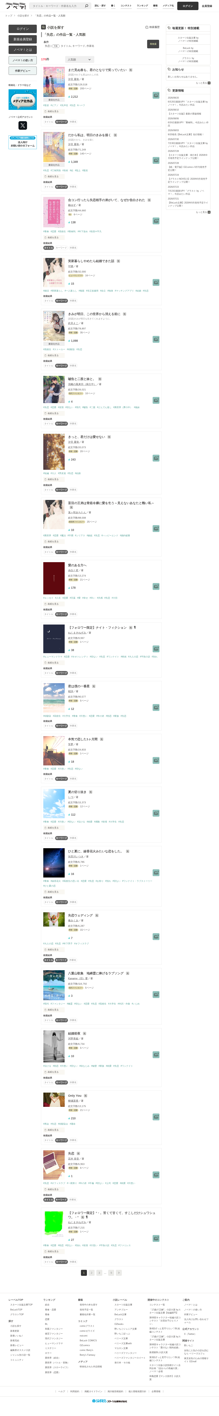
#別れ (154, 656)
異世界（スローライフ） (57, 1367)
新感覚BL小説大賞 (158, 1352)
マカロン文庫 (121, 1348)
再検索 (153, 44)
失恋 (71, 1153)
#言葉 (72, 598)
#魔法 (63, 535)
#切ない (69, 407)
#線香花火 (56, 881)
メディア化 (168, 5)
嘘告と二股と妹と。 (82, 379)
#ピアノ (55, 105)
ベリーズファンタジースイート (130, 1358)
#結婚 (138, 290)
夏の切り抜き (77, 792)
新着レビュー (17, 1345)
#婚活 (46, 290)
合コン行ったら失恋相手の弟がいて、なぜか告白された (107, 200)
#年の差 (100, 716)
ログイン (188, 5)
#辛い (92, 598)
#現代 (78, 407)
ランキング (142, 5)
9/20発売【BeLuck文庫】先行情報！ (186, 134)
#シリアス (80, 535)
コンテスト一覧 (157, 1304)
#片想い (83, 716)
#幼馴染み (63, 1124)
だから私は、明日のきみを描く (90, 135)
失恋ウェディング (81, 915)
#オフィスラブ (81, 943)
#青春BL (72, 231)
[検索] (86, 5)
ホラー (48, 1353)
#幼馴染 (71, 349)
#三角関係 (56, 170)
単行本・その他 (122, 1362)
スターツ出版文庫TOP (21, 1304)
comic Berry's (86, 1350)
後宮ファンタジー (54, 1333)
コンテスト (126, 5)
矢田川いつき (75, 856)
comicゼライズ (87, 1331)
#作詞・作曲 (124, 1003)
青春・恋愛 (50, 1309)
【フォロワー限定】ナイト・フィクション (97, 627)
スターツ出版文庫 (123, 1304)
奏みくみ (73, 920)
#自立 (103, 290)
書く (113, 5)
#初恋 (109, 716)
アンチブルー (121, 1309)
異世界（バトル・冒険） (57, 1362)
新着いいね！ (17, 1335)
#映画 (123, 656)
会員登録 (207, 5)
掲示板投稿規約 (115, 1391)
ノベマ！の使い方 (22, 60)
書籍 (155, 5)
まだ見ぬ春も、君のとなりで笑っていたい (97, 70)
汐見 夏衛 (73, 79)
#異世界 (47, 535)
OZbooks (119, 1324)
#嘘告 (85, 407)
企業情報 (156, 1391)
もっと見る (201, 83)
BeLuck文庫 (120, 1314)
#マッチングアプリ (124, 290)
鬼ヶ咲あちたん (77, 512)
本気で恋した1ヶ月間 (83, 739)
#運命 (72, 1124)
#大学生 (66, 716)
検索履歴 (154, 27)
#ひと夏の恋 (49, 886)
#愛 (79, 598)
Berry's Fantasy (87, 1355)
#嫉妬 (89, 535)
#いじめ (136, 1003)
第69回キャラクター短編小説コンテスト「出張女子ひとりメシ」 (165, 1320)
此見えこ (73, 323)
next (119, 1273)
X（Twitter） (190, 1334)
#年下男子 (67, 943)
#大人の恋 (133, 656)
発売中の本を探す (89, 1304)
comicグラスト (87, 1326)
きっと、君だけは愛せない (87, 437)
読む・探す (100, 5)
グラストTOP (17, 1314)
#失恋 (72, 105)
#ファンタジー (58, 1003)
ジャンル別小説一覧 (20, 1355)
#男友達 (62, 473)
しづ (70, 797)
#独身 (110, 290)
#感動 (97, 821)
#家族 (116, 716)
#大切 (114, 598)
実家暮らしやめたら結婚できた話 (91, 261)
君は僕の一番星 (79, 686)
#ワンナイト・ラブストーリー (137, 881)
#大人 (53, 473)
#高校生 (62, 231)
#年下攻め (83, 231)
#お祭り (100, 881)
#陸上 (78, 170)
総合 (47, 1304)
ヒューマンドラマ (54, 1343)
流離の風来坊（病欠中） (82, 384)
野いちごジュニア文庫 (125, 1329)
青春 (47, 1314)
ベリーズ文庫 (121, 1338)
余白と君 (73, 570)
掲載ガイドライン (93, 1391)
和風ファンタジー (54, 1329)
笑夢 (70, 744)
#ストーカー (59, 349)
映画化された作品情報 (91, 1366)
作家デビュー (22, 70)
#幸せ (85, 598)
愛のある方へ (77, 565)
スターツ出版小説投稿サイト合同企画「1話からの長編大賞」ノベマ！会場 (165, 1368)
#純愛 (89, 821)
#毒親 (81, 290)
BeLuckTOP (16, 1309)
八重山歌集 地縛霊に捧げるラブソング (96, 973)
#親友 (85, 170)
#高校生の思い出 (70, 881)
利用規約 (74, 1391)
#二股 (92, 407)
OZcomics (85, 1345)
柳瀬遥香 (73, 1100)
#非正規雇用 (92, 290)
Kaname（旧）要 (78, 978)
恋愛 (47, 1319)
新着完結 (14, 1340)
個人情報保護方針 (137, 1391)
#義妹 (137, 407)
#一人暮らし (71, 290)
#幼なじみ (84, 1066)
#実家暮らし (57, 290)
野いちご (188, 1345)
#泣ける (81, 821)
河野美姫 (73, 1038)
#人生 (58, 598)
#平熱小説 (145, 656)
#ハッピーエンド (109, 535)
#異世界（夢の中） (122, 407)
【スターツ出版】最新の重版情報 (184, 113)
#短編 (46, 473)
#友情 (61, 407)
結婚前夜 (74, 1033)
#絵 (71, 170)
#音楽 (46, 105)
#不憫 (70, 535)
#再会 (46, 1124)
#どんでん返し (104, 407)
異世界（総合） (53, 1358)
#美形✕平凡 (95, 231)
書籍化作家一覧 (87, 1314)
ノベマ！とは (23, 49)
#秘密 (94, 1066)
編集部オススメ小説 (20, 1350)
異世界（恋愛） (53, 1372)
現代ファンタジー (54, 1338)
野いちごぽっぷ (122, 1333)
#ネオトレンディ (79, 656)
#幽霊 (70, 1003)
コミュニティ (17, 1360)
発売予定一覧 (86, 1309)
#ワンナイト (113, 656)
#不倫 (91, 1183)
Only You (75, 1095)
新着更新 (14, 1331)
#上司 (108, 1183)
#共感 (100, 598)
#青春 (46, 231)
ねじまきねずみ (77, 632)
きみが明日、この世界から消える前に (94, 314)
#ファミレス (124, 1245)
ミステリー (50, 1348)
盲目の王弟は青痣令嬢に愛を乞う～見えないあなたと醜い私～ (111, 503)
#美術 (65, 170)
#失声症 (64, 105)
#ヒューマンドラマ (52, 656)
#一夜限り (72, 1183)
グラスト (118, 1319)
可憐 (70, 266)
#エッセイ (48, 598)
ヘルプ (61, 1391)
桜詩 (70, 691)
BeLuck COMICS (88, 1340)
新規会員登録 (23, 39)
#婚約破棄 (125, 535)
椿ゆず (72, 205)
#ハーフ (81, 105)
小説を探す (15, 1326)
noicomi (83, 1335)
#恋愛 (53, 231)
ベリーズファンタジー (125, 1353)
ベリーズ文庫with (123, 1343)
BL (46, 1324)
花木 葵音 (73, 1158)
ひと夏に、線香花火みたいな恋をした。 (96, 851)
